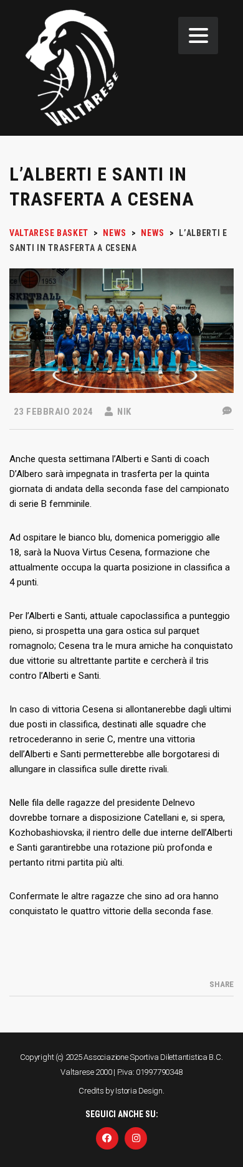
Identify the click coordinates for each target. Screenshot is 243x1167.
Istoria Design (139, 1090)
